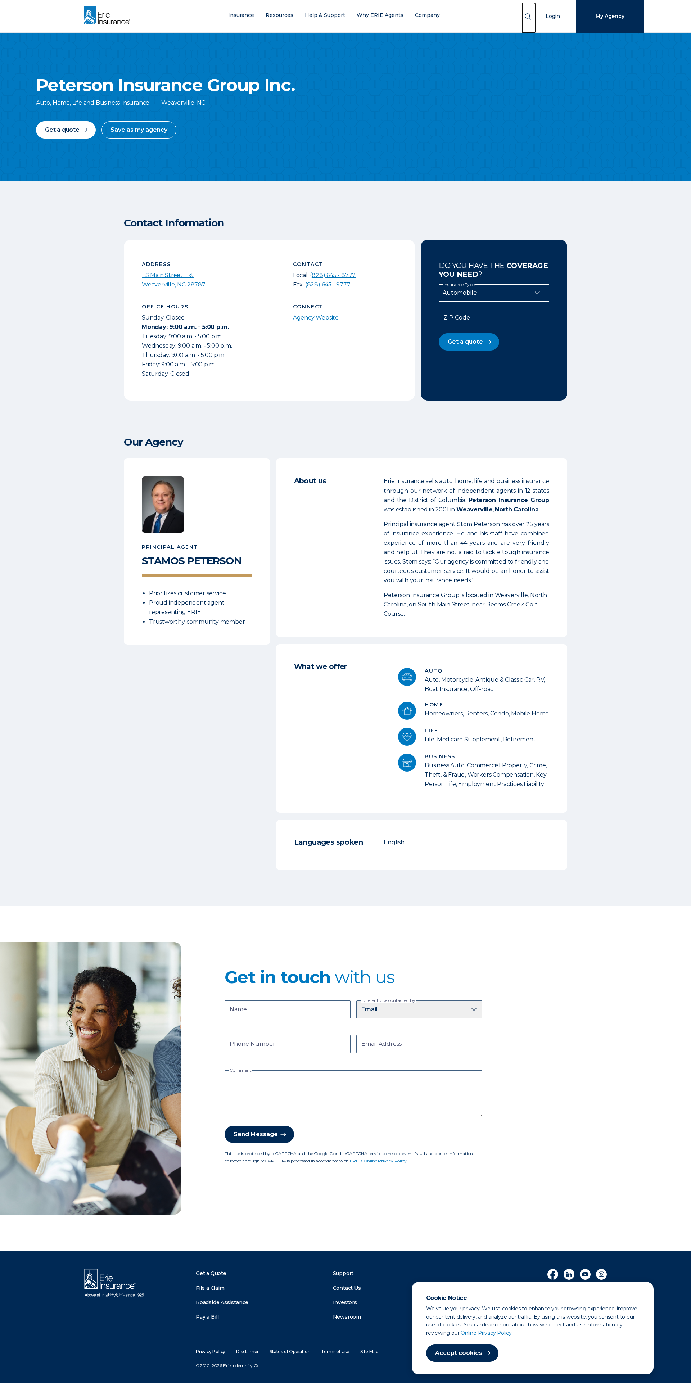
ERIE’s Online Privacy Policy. (378, 1160)
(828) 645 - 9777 (328, 284)
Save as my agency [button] (138, 129)
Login (553, 16)
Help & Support (325, 15)
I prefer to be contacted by (388, 1000)
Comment (241, 1070)
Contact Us (347, 1288)
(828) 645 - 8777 (333, 275)
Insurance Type (459, 285)
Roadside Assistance (222, 1302)
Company (427, 15)
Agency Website (316, 317)
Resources (279, 15)
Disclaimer (247, 1351)
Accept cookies (458, 1353)
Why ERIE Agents (380, 15)
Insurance (241, 15)
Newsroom (347, 1317)
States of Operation (290, 1351)
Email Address (381, 1044)
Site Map (369, 1351)
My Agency (610, 16)
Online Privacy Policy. (487, 1333)
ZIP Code (456, 318)
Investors (345, 1302)
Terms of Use (335, 1351)
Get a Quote (211, 1273)
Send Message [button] (256, 1134)
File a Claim (210, 1288)
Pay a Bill (207, 1317)
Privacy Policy (210, 1351)
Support (343, 1273)
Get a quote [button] (62, 129)
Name (238, 1010)
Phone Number (252, 1044)
